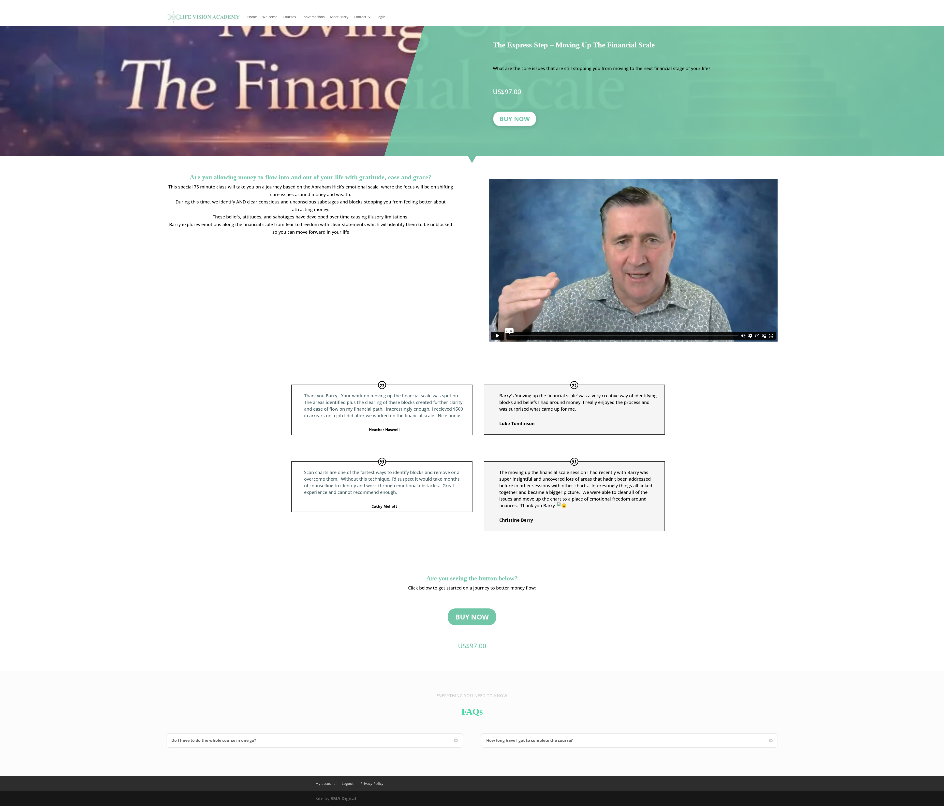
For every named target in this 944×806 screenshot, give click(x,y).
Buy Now (515, 119)
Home (252, 16)
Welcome (269, 16)
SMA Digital (343, 798)
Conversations (313, 16)
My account (325, 783)
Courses (289, 16)
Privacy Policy (372, 783)
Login (381, 16)
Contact (360, 16)
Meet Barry (339, 16)
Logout (348, 783)
